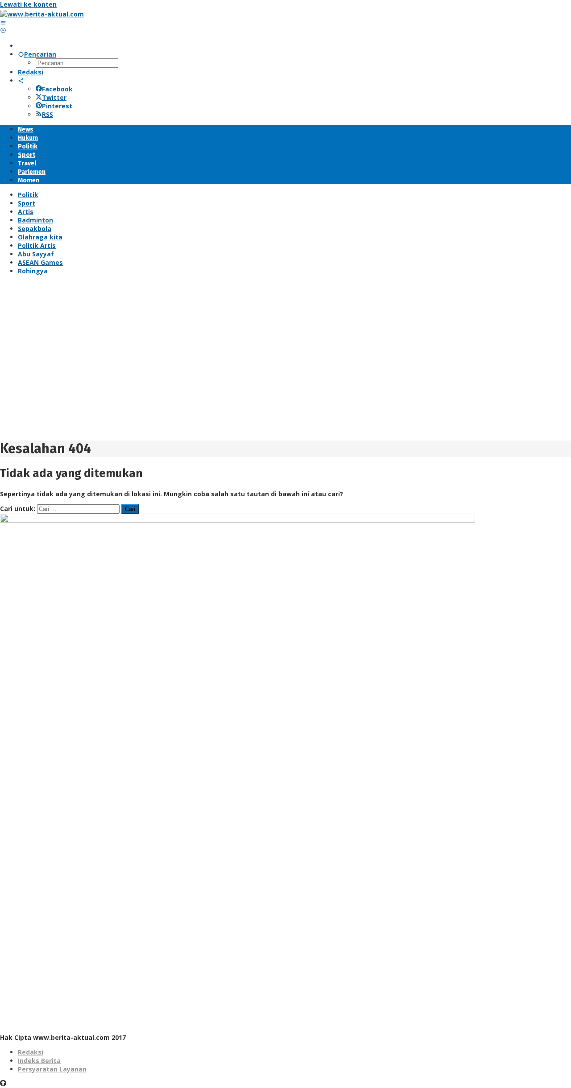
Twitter (54, 97)
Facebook (57, 89)
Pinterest (57, 106)
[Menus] (3, 22)
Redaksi (30, 1052)
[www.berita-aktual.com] (42, 14)
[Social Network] (21, 80)
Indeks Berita (39, 1060)
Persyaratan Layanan (52, 1069)
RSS (47, 114)
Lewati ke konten (28, 4)
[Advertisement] (267, 360)
